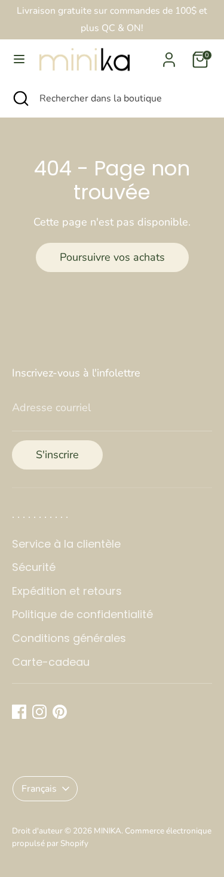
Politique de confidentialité (82, 614)
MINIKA (107, 830)
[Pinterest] (60, 712)
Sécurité (34, 567)
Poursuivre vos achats (112, 257)
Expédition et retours (67, 590)
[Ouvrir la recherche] (19, 98)
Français (39, 788)
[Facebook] (19, 712)
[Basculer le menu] (19, 59)
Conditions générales (69, 638)
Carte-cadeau (51, 661)
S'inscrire (57, 454)
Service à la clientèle (66, 543)
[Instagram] (39, 712)
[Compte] (169, 56)
